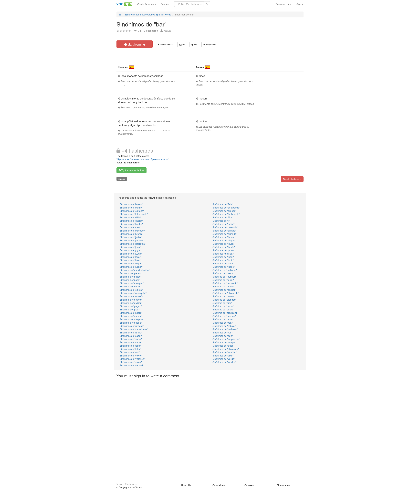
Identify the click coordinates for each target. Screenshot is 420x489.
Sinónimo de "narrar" (223, 279)
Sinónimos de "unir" (130, 352)
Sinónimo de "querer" (131, 316)
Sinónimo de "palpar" (223, 309)
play (195, 44)
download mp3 (166, 44)
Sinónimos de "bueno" (131, 204)
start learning (136, 44)
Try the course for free (132, 170)
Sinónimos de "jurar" (130, 247)
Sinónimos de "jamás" (223, 247)
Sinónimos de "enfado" (224, 230)
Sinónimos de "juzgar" (131, 253)
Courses (165, 4)
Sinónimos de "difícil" (130, 217)
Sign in (300, 4)
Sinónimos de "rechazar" (225, 329)
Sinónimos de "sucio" (131, 342)
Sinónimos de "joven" (223, 243)
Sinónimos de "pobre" (131, 312)
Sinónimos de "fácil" (222, 217)
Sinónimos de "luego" (223, 266)
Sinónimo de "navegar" (132, 283)
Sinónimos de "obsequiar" (133, 293)
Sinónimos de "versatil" (132, 365)
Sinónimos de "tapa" (130, 345)
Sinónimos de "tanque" (224, 342)
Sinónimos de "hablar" (131, 224)
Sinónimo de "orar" (222, 303)
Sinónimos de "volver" (131, 355)
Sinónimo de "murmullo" (224, 276)
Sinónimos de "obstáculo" (225, 293)
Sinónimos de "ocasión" (132, 296)
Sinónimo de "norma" (223, 286)
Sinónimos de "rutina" (131, 332)
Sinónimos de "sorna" (131, 339)
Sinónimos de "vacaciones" (134, 329)
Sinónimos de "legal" (223, 256)
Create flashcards (146, 4)
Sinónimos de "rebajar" (224, 326)
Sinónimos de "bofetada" (225, 227)
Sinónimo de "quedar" (131, 322)
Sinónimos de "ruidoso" (132, 326)
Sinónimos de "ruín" (222, 332)
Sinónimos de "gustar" (131, 220)
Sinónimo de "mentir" (223, 273)
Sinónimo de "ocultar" (223, 296)
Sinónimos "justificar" (223, 253)
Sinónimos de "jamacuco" (133, 240)
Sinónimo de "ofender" (224, 299)
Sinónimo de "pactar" (223, 306)
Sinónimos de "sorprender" (226, 339)
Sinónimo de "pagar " (131, 306)
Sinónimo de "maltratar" (224, 270)
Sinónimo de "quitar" (223, 319)
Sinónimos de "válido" (223, 358)
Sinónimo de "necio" (130, 286)
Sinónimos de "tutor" (130, 349)
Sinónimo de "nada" (130, 279)
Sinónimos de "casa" (130, 227)
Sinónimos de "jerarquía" (133, 243)
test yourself (210, 44)
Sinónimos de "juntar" (223, 250)
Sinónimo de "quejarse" (132, 319)
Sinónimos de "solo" (222, 335)
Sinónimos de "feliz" (222, 204)
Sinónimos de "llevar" (223, 263)
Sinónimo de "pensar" (131, 273)
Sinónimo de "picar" (130, 309)
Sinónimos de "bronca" (131, 233)
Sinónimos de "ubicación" (225, 349)
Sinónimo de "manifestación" (134, 270)
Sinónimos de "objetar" (131, 289)
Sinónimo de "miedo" (130, 276)
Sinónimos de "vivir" (222, 355)
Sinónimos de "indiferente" (226, 214)
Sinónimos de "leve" (130, 260)
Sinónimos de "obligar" (224, 289)
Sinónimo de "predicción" (225, 312)
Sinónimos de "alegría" (224, 240)
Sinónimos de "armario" (224, 233)
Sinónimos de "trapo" (223, 345)
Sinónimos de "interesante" (134, 214)
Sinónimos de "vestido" (224, 362)
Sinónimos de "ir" (221, 220)
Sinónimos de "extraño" (132, 210)
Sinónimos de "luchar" (131, 266)
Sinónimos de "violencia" (132, 358)
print (183, 44)
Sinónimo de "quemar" (224, 316)
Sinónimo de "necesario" (225, 283)
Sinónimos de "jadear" (223, 237)
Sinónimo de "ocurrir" (131, 299)
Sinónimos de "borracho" (133, 230)
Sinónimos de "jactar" (131, 237)
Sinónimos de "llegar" (131, 263)
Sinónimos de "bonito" (131, 207)
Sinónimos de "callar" (223, 224)
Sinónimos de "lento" (223, 260)
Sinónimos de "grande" (224, 210)
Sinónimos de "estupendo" (226, 207)
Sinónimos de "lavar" (130, 256)
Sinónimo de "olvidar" (131, 303)
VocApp (167, 30)
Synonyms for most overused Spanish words (142, 159)
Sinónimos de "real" (222, 322)
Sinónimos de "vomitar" (224, 352)
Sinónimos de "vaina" (131, 362)
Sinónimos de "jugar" (130, 250)
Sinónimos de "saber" (131, 335)
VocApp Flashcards (126, 484)
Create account (284, 4)
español (121, 178)
